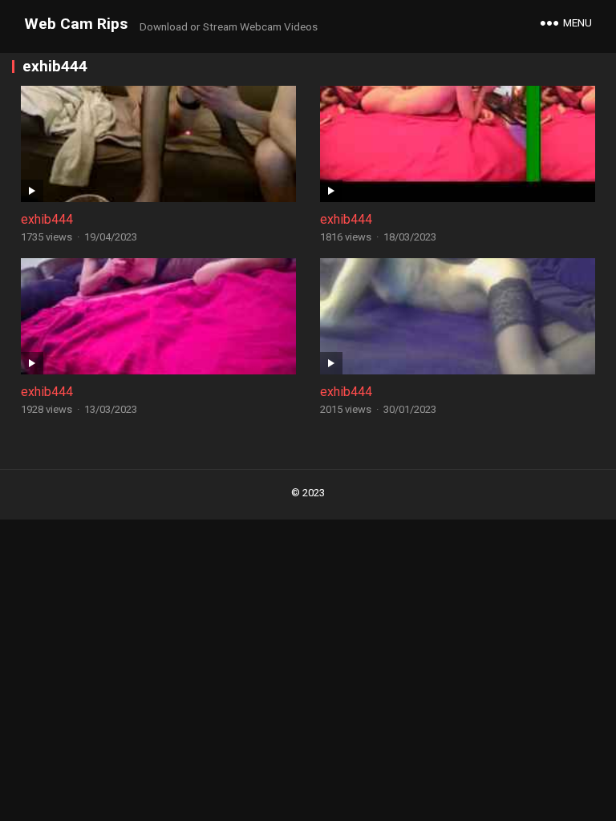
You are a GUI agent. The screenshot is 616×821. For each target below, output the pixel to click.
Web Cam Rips (76, 23)
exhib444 (47, 219)
